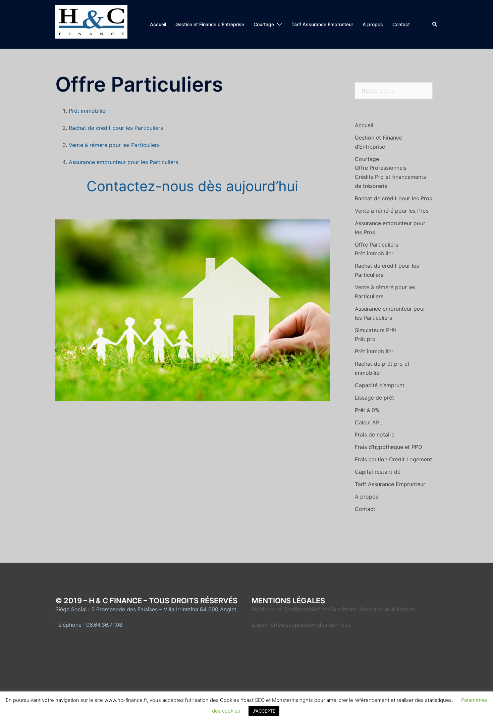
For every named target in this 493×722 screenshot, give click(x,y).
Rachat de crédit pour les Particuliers (116, 127)
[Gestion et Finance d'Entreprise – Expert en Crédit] (91, 23)
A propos (373, 24)
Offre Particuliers (376, 244)
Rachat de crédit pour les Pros (393, 198)
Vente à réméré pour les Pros (392, 210)
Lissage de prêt (374, 397)
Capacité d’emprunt (379, 385)
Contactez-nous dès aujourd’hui (192, 186)
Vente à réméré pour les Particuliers (114, 145)
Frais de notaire (374, 434)
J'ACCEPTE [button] (264, 711)
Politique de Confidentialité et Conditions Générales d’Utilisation (333, 609)
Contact (401, 24)
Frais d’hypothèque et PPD (388, 447)
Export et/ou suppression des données (301, 624)
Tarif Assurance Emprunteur (322, 24)
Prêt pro (365, 339)
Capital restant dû (377, 471)
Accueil (158, 24)
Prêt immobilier (88, 110)
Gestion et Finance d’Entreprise (209, 24)
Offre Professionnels (380, 167)
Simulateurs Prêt (375, 330)
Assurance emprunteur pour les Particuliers (123, 162)
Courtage (264, 24)
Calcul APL (368, 422)
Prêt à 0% (367, 410)
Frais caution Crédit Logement (393, 459)
